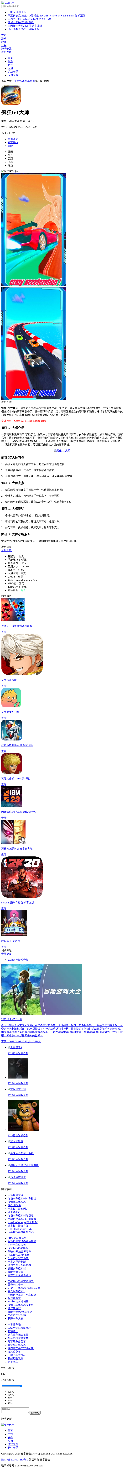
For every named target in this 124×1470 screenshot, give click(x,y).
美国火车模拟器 (17, 1268)
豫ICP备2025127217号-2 (14, 1459)
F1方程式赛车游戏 (18, 1258)
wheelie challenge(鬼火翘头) (23, 1222)
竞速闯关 (13, 139)
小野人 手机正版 (17, 12)
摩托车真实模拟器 (18, 1301)
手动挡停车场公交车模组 (22, 1294)
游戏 (22, 81)
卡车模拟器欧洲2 (17, 1208)
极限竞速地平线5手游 (20, 1311)
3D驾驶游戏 (14, 1205)
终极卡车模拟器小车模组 (22, 1198)
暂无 (23, 590)
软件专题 (13, 1447)
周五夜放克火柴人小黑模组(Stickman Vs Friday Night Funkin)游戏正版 (46, 15)
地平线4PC (14, 1212)
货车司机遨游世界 (18, 1338)
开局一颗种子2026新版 (21, 22)
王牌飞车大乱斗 (17, 1355)
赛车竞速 (30, 81)
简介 (10, 155)
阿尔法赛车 (14, 1298)
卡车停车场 (14, 1324)
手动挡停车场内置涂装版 (22, 1241)
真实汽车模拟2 (16, 1291)
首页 (10, 58)
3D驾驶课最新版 (17, 1238)
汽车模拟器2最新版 (19, 1255)
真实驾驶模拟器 (17, 1345)
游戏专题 (13, 71)
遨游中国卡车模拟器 (19, 1265)
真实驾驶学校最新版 (19, 1275)
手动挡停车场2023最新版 (22, 1219)
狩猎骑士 (13, 1331)
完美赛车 (13, 1362)
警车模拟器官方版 (18, 1225)
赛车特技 (13, 142)
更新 (10, 158)
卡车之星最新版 (17, 1261)
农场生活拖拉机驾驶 (19, 1328)
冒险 (10, 145)
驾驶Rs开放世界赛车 (19, 1251)
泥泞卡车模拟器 (17, 1244)
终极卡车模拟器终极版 (21, 1215)
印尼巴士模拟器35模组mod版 (24, 1288)
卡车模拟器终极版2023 (21, 1232)
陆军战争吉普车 (17, 1341)
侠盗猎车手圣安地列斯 (21, 1348)
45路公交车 (14, 1351)
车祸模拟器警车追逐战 (21, 1281)
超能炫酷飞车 (15, 1358)
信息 (10, 162)
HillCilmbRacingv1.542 (20, 1229)
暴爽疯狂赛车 (15, 1284)
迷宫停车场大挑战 (18, 1334)
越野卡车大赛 (15, 1318)
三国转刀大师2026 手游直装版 (25, 25)
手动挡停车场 (15, 1195)
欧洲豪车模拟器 (17, 1202)
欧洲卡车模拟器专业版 (21, 1305)
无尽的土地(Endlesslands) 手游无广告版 (30, 19)
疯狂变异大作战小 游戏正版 (23, 29)
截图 (10, 151)
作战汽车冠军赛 (17, 1315)
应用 (10, 68)
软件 (10, 64)
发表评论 (35, 1412)
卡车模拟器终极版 (18, 1248)
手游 (10, 61)
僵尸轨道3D (14, 1308)
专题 (10, 165)
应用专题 (13, 75)
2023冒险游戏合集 (18, 959)
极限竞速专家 (15, 1272)
